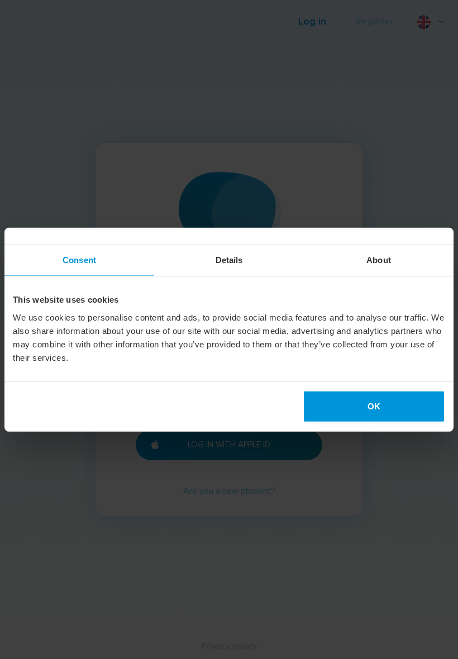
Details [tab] (229, 260)
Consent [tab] (79, 260)
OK (374, 405)
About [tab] (378, 260)
